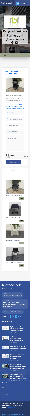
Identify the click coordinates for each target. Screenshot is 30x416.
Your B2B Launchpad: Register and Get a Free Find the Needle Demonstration (18, 366)
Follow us (5, 395)
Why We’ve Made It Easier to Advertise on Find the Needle (18, 347)
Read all (4, 383)
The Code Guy (11, 407)
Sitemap (21, 414)
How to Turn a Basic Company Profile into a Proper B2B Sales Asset (16, 338)
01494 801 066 (16, 39)
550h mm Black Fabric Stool (14, 218)
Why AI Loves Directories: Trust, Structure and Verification (17, 356)
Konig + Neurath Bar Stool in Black (16, 262)
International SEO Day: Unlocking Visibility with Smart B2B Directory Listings (18, 376)
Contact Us (5, 414)
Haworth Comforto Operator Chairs (16, 195)
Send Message (12, 162)
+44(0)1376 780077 (15, 312)
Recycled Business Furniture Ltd (15, 108)
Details (21, 198)
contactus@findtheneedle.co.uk (13, 295)
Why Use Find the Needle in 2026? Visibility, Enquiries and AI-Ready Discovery (17, 328)
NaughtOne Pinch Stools (13, 240)
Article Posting (13, 414)
